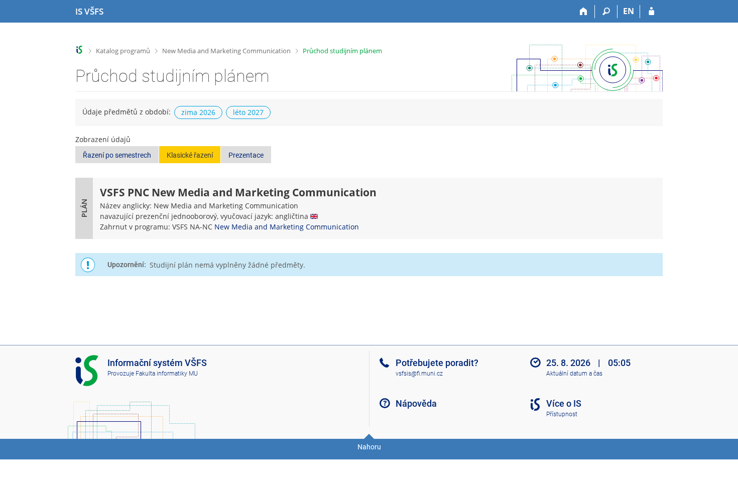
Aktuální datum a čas (574, 373)
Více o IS (563, 403)
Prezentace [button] (246, 155)
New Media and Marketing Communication (226, 50)
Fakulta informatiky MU (167, 373)
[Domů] (583, 11)
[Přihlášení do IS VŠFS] (651, 11)
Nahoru (369, 447)
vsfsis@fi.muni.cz (419, 373)
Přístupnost (561, 414)
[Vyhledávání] (606, 11)
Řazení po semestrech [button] (117, 155)
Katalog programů (123, 50)
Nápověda (416, 403)
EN (628, 11)
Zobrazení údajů (103, 139)
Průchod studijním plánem (342, 50)
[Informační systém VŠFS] (79, 50)
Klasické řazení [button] (190, 155)
